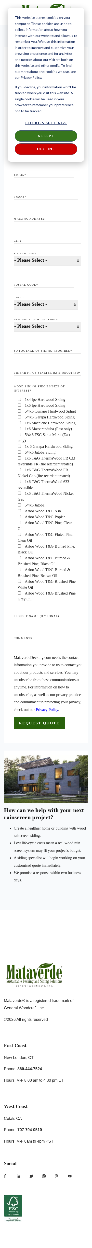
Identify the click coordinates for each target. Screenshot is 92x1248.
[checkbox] (47, 499)
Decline (46, 149)
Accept (46, 136)
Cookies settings (46, 123)
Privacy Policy (47, 710)
